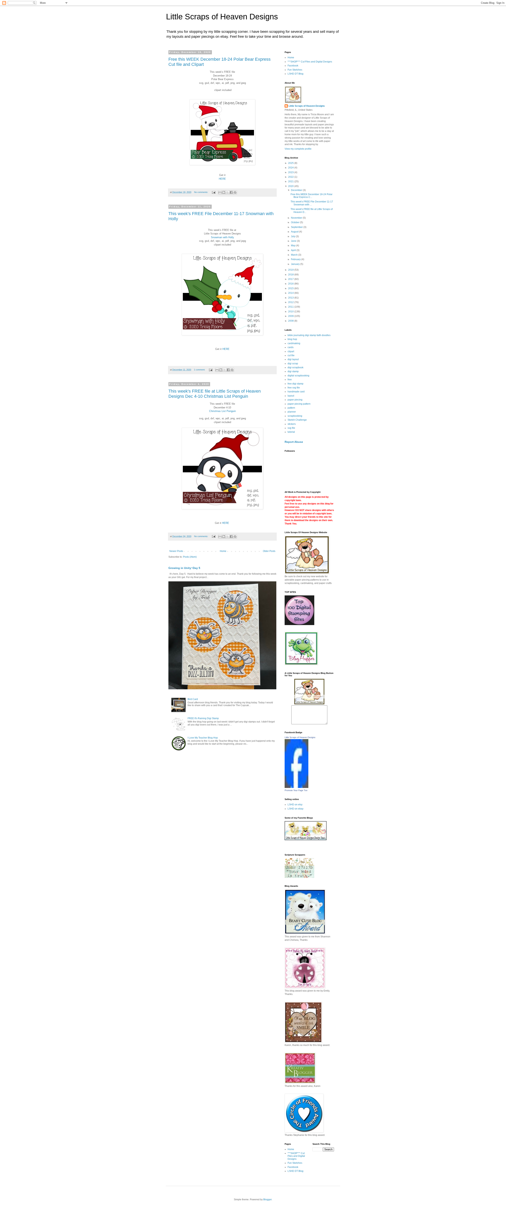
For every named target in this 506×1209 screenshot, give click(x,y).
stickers (292, 424)
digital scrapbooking (298, 375)
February (296, 259)
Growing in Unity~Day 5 (184, 568)
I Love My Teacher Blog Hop (203, 737)
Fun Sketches (295, 69)
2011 (291, 306)
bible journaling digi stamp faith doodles (309, 335)
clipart (291, 351)
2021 (291, 181)
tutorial (291, 432)
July (293, 236)
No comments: (201, 192)
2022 (291, 177)
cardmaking (294, 343)
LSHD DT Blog (295, 73)
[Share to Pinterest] (235, 192)
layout (291, 395)
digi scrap (293, 363)
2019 (291, 269)
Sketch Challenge (297, 419)
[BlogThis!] (224, 192)
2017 (291, 279)
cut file (291, 355)
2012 (291, 302)
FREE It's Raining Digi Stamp (203, 718)
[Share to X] (227, 192)
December (297, 190)
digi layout (293, 359)
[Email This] (220, 192)
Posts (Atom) (190, 556)
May (293, 245)
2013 (291, 297)
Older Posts (269, 551)
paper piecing (295, 399)
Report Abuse (294, 441)
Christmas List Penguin (222, 411)
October (295, 222)
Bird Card (193, 699)
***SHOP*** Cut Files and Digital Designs (310, 61)
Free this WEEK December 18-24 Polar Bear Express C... (311, 195)
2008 (291, 320)
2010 (291, 311)
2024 (291, 167)
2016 (291, 283)
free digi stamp (295, 383)
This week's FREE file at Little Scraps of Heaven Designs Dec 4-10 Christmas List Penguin (214, 394)
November (297, 217)
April (293, 250)
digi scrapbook (295, 367)
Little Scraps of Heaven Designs (222, 16)
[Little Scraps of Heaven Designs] (296, 787)
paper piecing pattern (299, 403)
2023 (291, 172)
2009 (291, 316)
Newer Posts (176, 551)
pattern (291, 407)
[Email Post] (213, 192)
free (290, 379)
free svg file (294, 387)
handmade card (296, 391)
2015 (291, 288)
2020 (291, 186)
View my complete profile (298, 148)
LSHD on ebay (295, 808)
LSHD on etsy (295, 804)
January (295, 264)
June (294, 241)
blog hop (292, 339)
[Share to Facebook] (231, 192)
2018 (291, 274)
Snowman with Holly (222, 237)
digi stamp (293, 371)
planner (292, 411)
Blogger (267, 1199)
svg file (291, 428)
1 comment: (200, 369)
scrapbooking (295, 416)
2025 (291, 163)
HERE (222, 178)
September (297, 227)
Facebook (293, 65)
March (294, 254)
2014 (291, 293)
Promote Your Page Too (296, 790)
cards (291, 347)
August (295, 231)
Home (223, 551)
